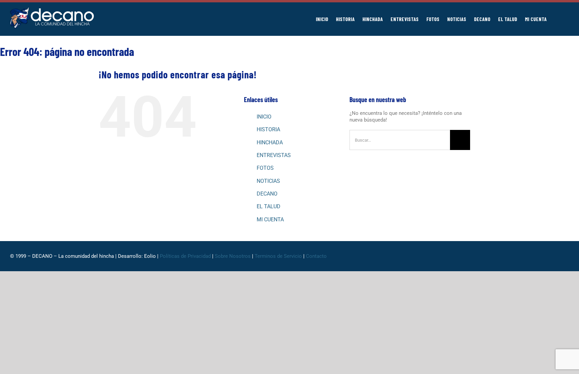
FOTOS (265, 168)
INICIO (264, 117)
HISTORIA (268, 129)
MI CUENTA (270, 219)
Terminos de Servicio (278, 256)
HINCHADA (270, 142)
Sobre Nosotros (233, 256)
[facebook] (513, 256)
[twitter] (524, 256)
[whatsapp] (535, 256)
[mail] (567, 256)
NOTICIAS (268, 181)
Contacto (317, 256)
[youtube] (556, 256)
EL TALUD (268, 206)
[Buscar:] (399, 140)
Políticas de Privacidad (185, 256)
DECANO (267, 194)
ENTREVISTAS (274, 155)
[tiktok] (545, 256)
